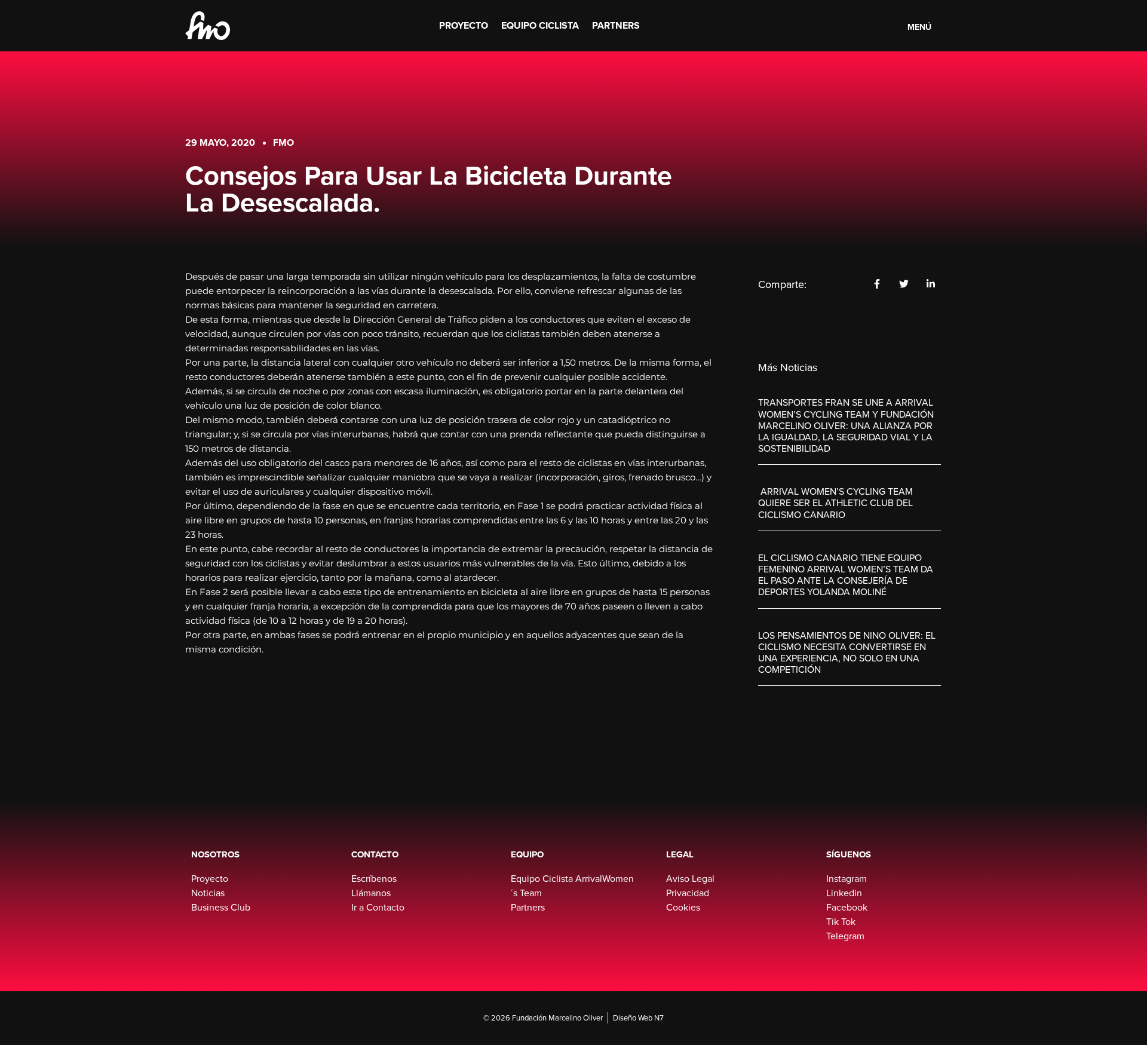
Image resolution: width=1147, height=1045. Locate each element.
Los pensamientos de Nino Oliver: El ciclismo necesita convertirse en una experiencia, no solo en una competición (847, 652)
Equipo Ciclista (540, 25)
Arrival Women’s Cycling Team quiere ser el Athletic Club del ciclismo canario (835, 502)
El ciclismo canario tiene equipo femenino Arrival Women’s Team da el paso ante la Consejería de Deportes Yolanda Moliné (845, 575)
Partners (616, 25)
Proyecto (463, 25)
